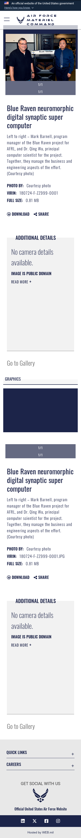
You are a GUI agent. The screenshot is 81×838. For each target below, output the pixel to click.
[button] (19, 8)
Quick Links (16, 752)
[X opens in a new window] (34, 821)
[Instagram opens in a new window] (58, 821)
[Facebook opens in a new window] (46, 821)
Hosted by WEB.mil (40, 832)
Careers (13, 764)
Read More (20, 281)
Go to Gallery (21, 362)
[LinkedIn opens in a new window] (23, 821)
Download (20, 214)
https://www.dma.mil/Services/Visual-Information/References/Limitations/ (37, 343)
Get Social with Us (40, 783)
